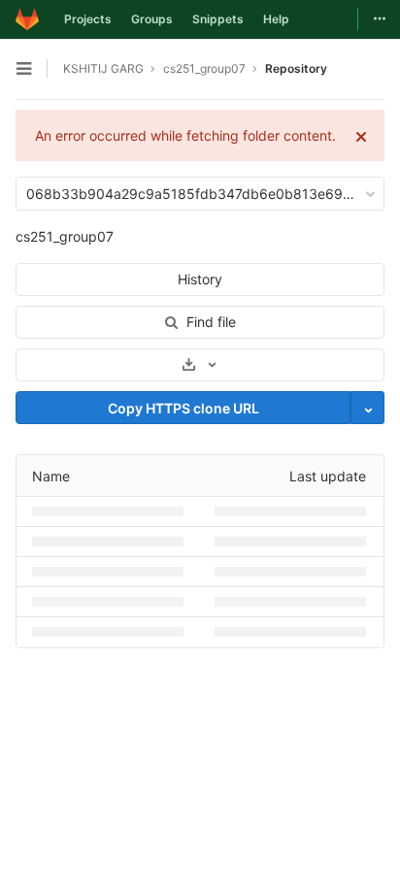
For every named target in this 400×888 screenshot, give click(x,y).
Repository (296, 68)
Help (276, 19)
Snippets (218, 19)
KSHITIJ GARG (103, 68)
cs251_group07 (65, 236)
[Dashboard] (27, 19)
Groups (152, 19)
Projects (88, 19)
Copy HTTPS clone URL (183, 408)
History (200, 279)
